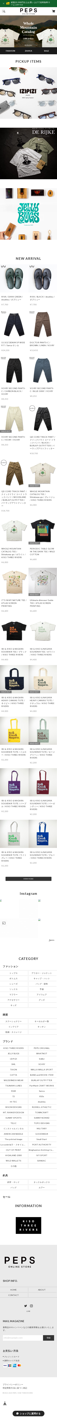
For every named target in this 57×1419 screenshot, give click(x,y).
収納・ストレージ (13, 1032)
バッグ (14, 1187)
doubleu (42, 1101)
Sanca (42, 1091)
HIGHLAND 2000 (13, 1155)
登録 (48, 1338)
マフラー (13, 994)
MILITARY (42, 1128)
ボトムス (13, 978)
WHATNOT (41, 1053)
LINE (28, 1311)
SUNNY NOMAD (42, 1117)
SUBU (42, 1059)
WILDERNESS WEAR (13, 1080)
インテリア (13, 1026)
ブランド (8, 1041)
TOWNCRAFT (42, 1112)
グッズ (42, 1000)
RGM (13, 1091)
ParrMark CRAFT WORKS (41, 1085)
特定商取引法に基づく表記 (15, 1388)
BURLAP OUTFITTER (41, 1080)
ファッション (10, 966)
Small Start (42, 1139)
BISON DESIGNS (14, 1107)
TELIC (14, 1123)
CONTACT (13, 1295)
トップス (13, 973)
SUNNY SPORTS (13, 1117)
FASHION (10, 51)
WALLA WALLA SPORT (42, 1069)
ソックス (13, 989)
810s (41, 1096)
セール (7, 1196)
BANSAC (41, 1160)
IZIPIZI (13, 1059)
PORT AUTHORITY (41, 1144)
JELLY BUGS (14, 1053)
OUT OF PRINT (13, 1150)
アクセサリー (13, 1000)
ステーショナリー (13, 1021)
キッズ (14, 1005)
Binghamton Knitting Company (42, 1150)
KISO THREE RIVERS (13, 1048)
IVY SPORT (41, 1155)
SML (13, 1064)
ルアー (42, 1187)
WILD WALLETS (13, 1160)
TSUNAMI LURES (13, 1085)
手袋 (42, 989)
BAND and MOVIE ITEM (41, 1075)
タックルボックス (42, 1182)
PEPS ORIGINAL (42, 1048)
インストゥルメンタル (13, 1128)
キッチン (42, 1026)
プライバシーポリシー (13, 1384)
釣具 (5, 1175)
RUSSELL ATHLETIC (41, 1107)
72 (13, 1096)
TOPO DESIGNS (42, 1123)
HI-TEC (13, 1101)
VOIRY (41, 1064)
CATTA (13, 1075)
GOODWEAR (41, 1134)
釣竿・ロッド (13, 1182)
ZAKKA (28, 51)
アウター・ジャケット (42, 973)
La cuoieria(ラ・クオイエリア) (14, 1144)
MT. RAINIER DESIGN (13, 1112)
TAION (13, 1069)
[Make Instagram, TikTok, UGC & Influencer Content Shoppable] (52, 940)
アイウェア (42, 994)
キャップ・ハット (42, 978)
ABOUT (42, 1289)
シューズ (13, 984)
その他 (14, 1166)
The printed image (13, 1139)
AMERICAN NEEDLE (13, 1134)
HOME (13, 1289)
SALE (46, 51)
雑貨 (5, 1014)
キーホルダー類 (42, 1021)
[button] (28, 909)
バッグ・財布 (42, 984)
